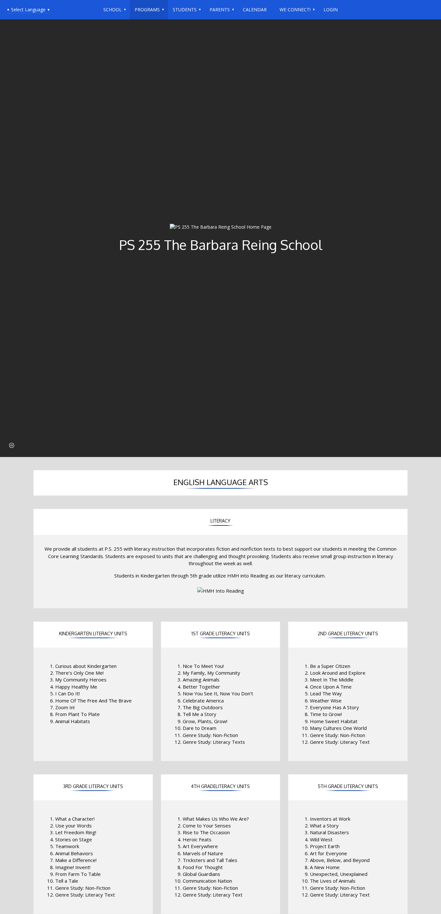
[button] (11, 445)
